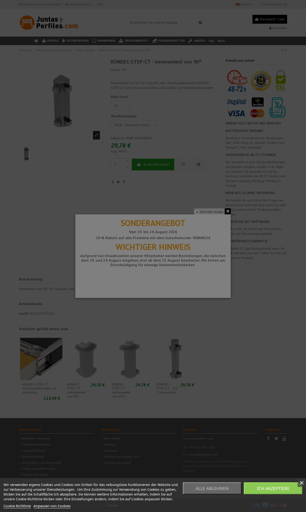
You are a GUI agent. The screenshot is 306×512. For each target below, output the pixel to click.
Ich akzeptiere (273, 488)
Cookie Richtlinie (17, 505)
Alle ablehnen (212, 488)
